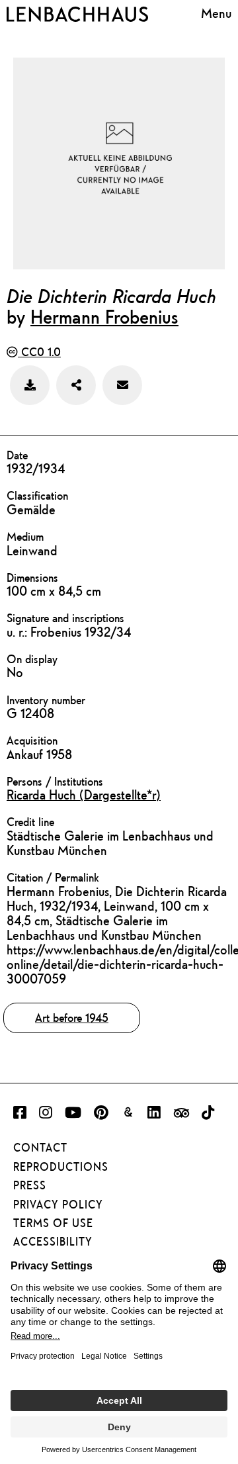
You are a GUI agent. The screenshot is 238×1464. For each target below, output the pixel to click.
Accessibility (53, 1242)
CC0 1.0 (39, 352)
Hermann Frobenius (104, 316)
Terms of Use (53, 1223)
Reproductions (60, 1167)
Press (29, 1185)
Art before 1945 (71, 1018)
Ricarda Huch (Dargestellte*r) (84, 794)
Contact (40, 1148)
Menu (216, 13)
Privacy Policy (58, 1205)
